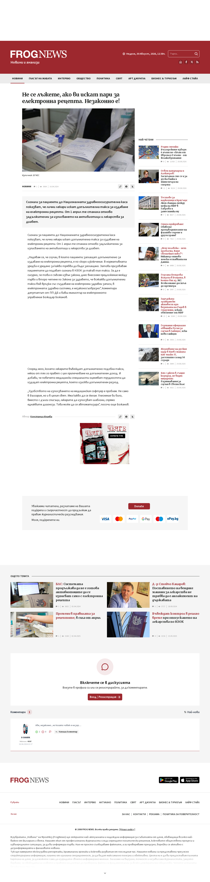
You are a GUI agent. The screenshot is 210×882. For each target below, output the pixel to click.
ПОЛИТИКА (120, 802)
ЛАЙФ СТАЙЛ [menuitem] (190, 78)
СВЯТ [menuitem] (119, 78)
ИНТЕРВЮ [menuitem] (64, 78)
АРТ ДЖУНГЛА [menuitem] (136, 78)
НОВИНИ (26, 186)
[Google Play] (168, 780)
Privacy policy (127, 829)
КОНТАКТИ (139, 814)
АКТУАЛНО (105, 802)
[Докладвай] (50, 732)
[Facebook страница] (186, 62)
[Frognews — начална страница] (29, 780)
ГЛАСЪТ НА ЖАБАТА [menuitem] (40, 78)
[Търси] (196, 53)
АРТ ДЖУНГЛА (148, 802)
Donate (139, 506)
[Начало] (180, 62)
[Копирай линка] (120, 186)
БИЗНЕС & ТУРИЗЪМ (170, 802)
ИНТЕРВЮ (90, 802)
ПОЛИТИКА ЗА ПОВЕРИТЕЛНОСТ (181, 814)
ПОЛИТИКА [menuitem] (103, 78)
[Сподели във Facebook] (126, 186)
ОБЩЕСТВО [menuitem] (83, 78)
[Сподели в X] (132, 186)
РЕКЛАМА (154, 814)
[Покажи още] (105, 873)
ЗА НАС (126, 814)
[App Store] (190, 780)
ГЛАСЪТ (76, 802)
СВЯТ (133, 802)
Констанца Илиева (41, 416)
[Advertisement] (105, 20)
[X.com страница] (192, 62)
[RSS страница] (197, 62)
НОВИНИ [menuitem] (17, 78)
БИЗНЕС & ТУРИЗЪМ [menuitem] (164, 78)
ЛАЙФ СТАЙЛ (192, 802)
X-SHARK (25, 737)
